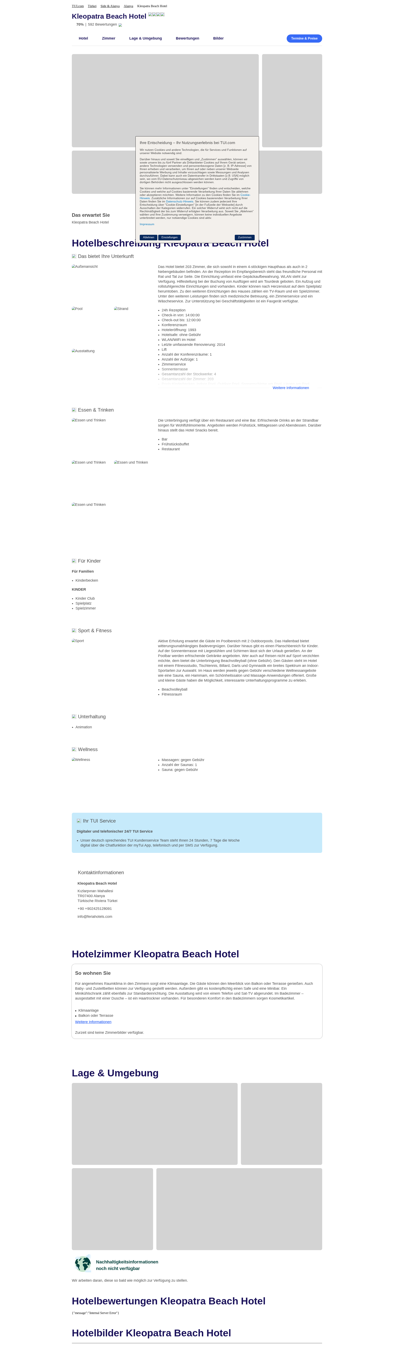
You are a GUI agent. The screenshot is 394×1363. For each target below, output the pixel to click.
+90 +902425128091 (95, 909)
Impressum (147, 224)
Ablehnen (148, 237)
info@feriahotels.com (95, 917)
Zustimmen (244, 237)
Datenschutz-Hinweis (179, 201)
